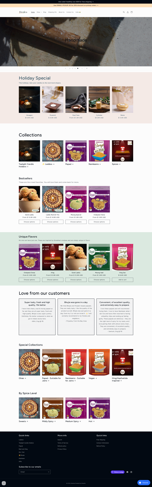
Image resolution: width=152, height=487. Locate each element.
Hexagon (29, 115)
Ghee (21, 378)
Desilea (73, 483)
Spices (115, 164)
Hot (90, 421)
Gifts (20, 461)
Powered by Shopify (80, 483)
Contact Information (102, 443)
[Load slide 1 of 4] (70, 68)
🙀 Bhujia (22, 455)
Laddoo (21, 439)
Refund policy (62, 446)
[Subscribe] (48, 472)
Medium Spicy (72, 421)
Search (60, 439)
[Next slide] (82, 68)
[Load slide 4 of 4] (77, 68)
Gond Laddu (29, 215)
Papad (68, 164)
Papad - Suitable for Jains (51, 379)
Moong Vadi (99, 272)
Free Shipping (100, 439)
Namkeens (94, 164)
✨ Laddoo (47, 164)
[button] (39, 12)
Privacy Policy (62, 449)
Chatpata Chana (99, 215)
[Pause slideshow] (86, 68)
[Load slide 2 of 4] (72, 68)
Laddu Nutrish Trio (52, 215)
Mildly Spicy (47, 421)
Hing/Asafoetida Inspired (120, 379)
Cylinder (99, 115)
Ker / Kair (22, 452)
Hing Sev (122, 272)
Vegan (92, 378)
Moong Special (76, 215)
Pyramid (53, 115)
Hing (52, 272)
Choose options (29, 222)
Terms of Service (63, 443)
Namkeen (22, 458)
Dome (123, 115)
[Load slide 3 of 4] (75, 68)
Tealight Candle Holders (26, 165)
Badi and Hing (23, 449)
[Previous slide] (65, 68)
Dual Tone (76, 115)
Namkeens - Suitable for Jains (75, 379)
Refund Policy (100, 446)
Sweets (22, 421)
